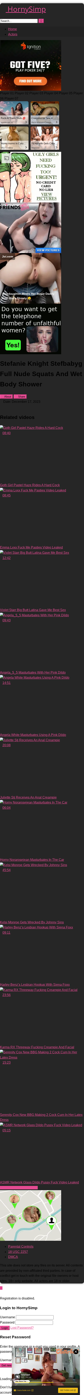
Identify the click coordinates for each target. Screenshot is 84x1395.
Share (21, 396)
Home (12, 29)
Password (7, 1322)
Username (7, 1317)
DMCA (13, 1257)
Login (5, 1327)
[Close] (1, 1293)
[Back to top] (1, 1288)
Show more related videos (19, 1187)
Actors (12, 34)
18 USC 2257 (18, 1252)
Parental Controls (20, 1246)
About (7, 396)
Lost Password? (22, 1327)
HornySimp (26, 9)
